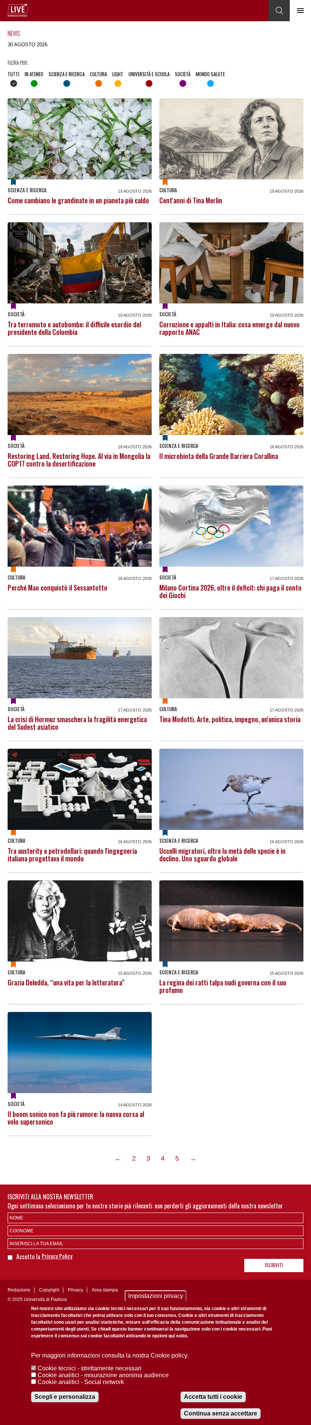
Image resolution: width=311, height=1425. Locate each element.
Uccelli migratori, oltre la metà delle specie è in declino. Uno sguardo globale (222, 854)
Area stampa (105, 1290)
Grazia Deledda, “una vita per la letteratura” (66, 982)
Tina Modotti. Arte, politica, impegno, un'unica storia (229, 719)
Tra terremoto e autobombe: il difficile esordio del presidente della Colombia (74, 328)
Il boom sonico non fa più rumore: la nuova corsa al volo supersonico (76, 1117)
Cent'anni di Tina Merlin (190, 200)
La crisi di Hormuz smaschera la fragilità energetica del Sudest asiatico (77, 723)
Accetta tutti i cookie (213, 1397)
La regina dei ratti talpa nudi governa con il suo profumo (222, 986)
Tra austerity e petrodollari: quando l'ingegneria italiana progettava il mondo (72, 854)
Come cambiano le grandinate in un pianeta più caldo (78, 200)
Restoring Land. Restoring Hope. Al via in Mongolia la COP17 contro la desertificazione (79, 459)
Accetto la (29, 1256)
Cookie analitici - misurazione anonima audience (103, 1375)
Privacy (75, 1290)
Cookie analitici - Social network (81, 1382)
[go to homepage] (18, 10)
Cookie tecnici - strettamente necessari (89, 1368)
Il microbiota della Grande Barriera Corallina (218, 456)
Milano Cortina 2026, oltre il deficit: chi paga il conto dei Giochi (230, 591)
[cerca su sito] (279, 10)
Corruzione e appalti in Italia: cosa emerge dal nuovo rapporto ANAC (229, 328)
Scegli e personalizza (65, 1397)
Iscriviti (274, 1265)
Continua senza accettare (220, 1413)
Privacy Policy (57, 1256)
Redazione (19, 1290)
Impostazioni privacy (155, 1296)
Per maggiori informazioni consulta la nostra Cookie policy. (109, 1355)
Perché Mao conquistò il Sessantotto (57, 587)
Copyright (49, 1290)
